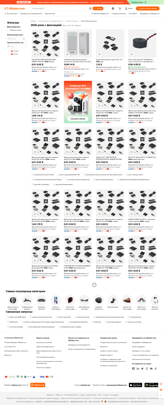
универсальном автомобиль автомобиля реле (134, 179)
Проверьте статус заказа (141, 351)
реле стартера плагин (136, 174)
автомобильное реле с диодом (71, 327)
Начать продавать (138, 347)
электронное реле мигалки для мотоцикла (48, 179)
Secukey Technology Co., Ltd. (74, 74)
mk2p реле (97, 322)
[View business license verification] (102, 402)
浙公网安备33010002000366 (118, 402)
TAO (99, 395)
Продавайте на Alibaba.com (142, 342)
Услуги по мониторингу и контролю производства (49, 362)
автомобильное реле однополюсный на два (110, 317)
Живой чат (104, 347)
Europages (114, 395)
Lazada (82, 395)
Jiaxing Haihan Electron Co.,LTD (139, 71)
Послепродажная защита (45, 357)
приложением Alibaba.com (116, 385)
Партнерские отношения (141, 359)
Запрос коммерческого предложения (81, 349)
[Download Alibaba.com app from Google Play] (152, 385)
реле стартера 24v (65, 317)
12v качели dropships (16, 327)
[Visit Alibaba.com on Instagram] (146, 368)
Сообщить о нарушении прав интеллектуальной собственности (112, 360)
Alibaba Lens (16, 385)
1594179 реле (13, 322)
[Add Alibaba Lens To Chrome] (37, 385)
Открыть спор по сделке (109, 351)
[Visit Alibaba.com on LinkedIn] (138, 368)
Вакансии (7, 355)
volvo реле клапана (83, 317)
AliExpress (50, 395)
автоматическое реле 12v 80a (44, 174)
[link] (161, 384)
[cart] (120, 9)
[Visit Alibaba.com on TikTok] (155, 368)
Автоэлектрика (72, 21)
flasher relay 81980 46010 (17, 317)
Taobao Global (91, 395)
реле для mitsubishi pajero (64, 184)
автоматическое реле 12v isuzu (42, 317)
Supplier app (85, 385)
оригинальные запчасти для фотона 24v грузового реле (104, 174)
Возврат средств (106, 355)
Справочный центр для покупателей (113, 342)
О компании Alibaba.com (13, 338)
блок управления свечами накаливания (42, 327)
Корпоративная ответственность (16, 351)
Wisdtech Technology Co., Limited (43, 69)
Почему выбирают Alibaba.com (15, 342)
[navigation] (17, 153)
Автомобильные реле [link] (89, 21)
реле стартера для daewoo (104, 179)
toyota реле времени (114, 322)
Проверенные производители (79, 345)
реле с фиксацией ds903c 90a (70, 174)
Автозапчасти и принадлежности (51, 21)
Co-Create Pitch (10, 347)
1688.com (59, 395)
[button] (90, 8)
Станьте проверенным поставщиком (145, 355)
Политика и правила (43, 367)
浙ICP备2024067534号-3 (139, 402)
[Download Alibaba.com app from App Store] (135, 385)
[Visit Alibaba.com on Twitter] (142, 368)
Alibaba (33, 21)
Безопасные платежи (44, 342)
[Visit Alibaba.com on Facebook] (133, 368)
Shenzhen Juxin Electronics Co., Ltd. (108, 69)
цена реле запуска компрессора (78, 179)
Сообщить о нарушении (108, 365)
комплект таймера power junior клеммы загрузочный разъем (44, 322)
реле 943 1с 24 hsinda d (41, 184)
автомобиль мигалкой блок (79, 322)
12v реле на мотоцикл (134, 322)
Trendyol (106, 395)
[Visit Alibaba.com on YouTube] (151, 368)
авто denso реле (136, 317)
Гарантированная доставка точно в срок (48, 352)
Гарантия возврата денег (45, 347)
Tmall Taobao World (71, 395)
